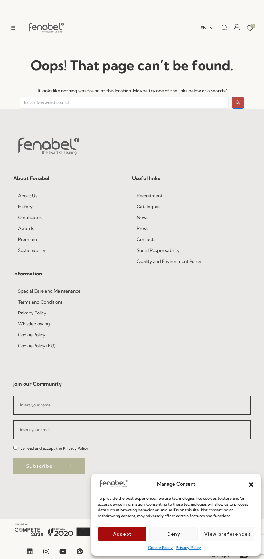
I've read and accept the (53, 448)
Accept (122, 534)
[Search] (222, 28)
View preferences (227, 534)
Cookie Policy (160, 547)
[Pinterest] (80, 551)
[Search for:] (124, 103)
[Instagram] (46, 551)
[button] (251, 484)
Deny (173, 534)
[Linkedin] (29, 551)
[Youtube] (63, 551)
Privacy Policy (188, 547)
